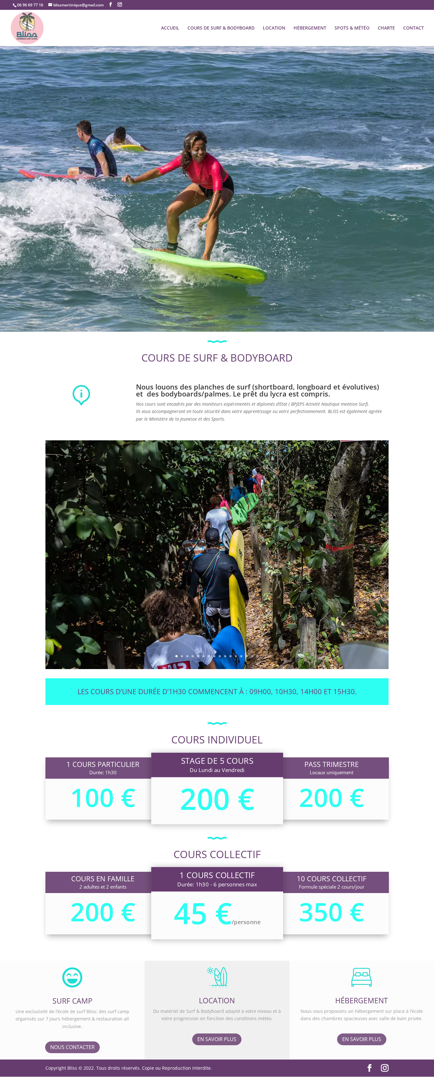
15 (252, 656)
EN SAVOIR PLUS (216, 1039)
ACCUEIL (170, 28)
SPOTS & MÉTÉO (352, 28)
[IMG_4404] (217, 667)
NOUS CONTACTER (72, 1047)
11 (230, 656)
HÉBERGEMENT (310, 28)
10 (225, 656)
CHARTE (386, 28)
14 (247, 656)
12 (236, 656)
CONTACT (413, 28)
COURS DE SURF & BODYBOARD (220, 28)
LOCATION (274, 28)
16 (257, 656)
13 (241, 656)
